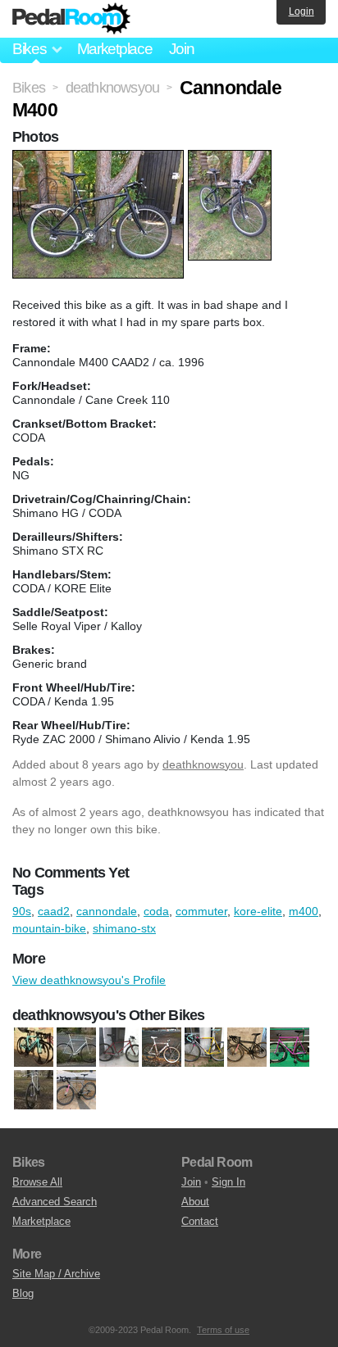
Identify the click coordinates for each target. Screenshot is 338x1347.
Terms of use (223, 1330)
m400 (303, 911)
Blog (23, 1293)
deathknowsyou (203, 764)
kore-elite (258, 911)
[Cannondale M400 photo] (100, 158)
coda (156, 911)
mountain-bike (49, 928)
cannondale (106, 911)
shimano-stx (124, 928)
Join (181, 48)
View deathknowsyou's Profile (89, 979)
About (195, 1201)
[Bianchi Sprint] (33, 1047)
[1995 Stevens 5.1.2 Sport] (119, 1047)
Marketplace (115, 48)
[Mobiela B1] (76, 1090)
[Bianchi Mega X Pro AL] (204, 1047)
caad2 (54, 911)
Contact (199, 1221)
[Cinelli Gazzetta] (289, 1047)
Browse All (37, 1182)
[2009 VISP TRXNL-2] (161, 1047)
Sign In (228, 1182)
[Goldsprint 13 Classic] (76, 1047)
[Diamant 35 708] (33, 1090)
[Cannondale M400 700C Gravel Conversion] (247, 1047)
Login (301, 11)
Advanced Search (54, 1201)
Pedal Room (71, 18)
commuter (201, 911)
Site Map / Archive (56, 1274)
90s (21, 911)
